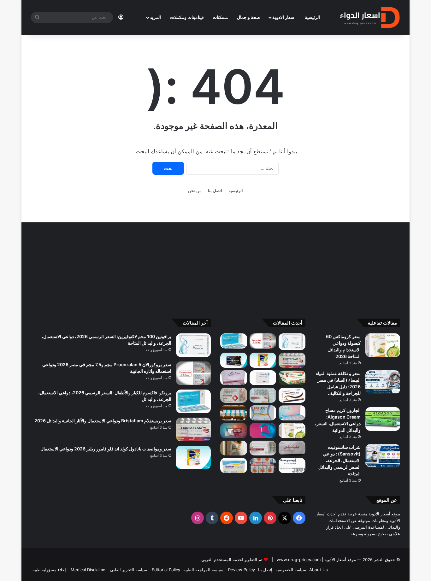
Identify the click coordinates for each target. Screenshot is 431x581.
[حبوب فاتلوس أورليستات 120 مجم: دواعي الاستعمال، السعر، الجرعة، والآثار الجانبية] (263, 412)
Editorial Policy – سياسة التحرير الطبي (145, 569)
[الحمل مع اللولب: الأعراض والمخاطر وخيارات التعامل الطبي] (263, 430)
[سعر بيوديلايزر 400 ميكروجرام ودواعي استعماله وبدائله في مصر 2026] (233, 377)
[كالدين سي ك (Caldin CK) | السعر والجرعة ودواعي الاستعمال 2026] (292, 412)
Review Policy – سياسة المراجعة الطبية (219, 569)
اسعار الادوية (284, 17)
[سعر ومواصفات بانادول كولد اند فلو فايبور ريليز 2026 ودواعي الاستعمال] (263, 360)
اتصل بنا (215, 190)
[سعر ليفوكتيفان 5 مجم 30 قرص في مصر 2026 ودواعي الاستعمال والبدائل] (292, 448)
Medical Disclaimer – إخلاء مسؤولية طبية (69, 569)
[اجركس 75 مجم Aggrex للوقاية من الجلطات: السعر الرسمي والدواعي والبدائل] (233, 395)
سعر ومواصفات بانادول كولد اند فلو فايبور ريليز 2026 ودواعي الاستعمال (105, 448)
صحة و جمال (248, 17)
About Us (318, 569)
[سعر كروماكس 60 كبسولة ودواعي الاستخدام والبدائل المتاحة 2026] (382, 345)
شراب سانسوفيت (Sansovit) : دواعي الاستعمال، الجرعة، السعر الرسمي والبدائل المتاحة (339, 460)
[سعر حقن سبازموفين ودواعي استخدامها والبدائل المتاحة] (233, 448)
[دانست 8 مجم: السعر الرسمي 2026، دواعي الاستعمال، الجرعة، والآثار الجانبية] (233, 465)
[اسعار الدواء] (369, 17)
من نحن (195, 190)
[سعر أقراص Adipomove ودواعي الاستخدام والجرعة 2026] (233, 412)
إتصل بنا (265, 569)
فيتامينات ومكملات (187, 17)
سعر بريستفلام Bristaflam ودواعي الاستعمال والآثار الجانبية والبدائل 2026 (102, 420)
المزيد (155, 17)
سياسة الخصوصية (290, 569)
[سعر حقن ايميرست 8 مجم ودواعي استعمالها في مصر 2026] (292, 465)
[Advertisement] (215, 266)
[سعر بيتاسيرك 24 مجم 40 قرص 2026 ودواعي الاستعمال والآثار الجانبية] (263, 377)
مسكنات (220, 17)
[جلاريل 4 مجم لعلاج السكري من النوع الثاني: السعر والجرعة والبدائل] (263, 395)
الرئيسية (312, 17)
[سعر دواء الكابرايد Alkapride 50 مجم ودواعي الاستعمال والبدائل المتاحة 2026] (233, 430)
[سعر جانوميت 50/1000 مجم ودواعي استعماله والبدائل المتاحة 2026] (263, 448)
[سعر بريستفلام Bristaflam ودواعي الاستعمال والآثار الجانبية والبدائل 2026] (292, 360)
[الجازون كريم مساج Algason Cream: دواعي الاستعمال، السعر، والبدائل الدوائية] (382, 419)
